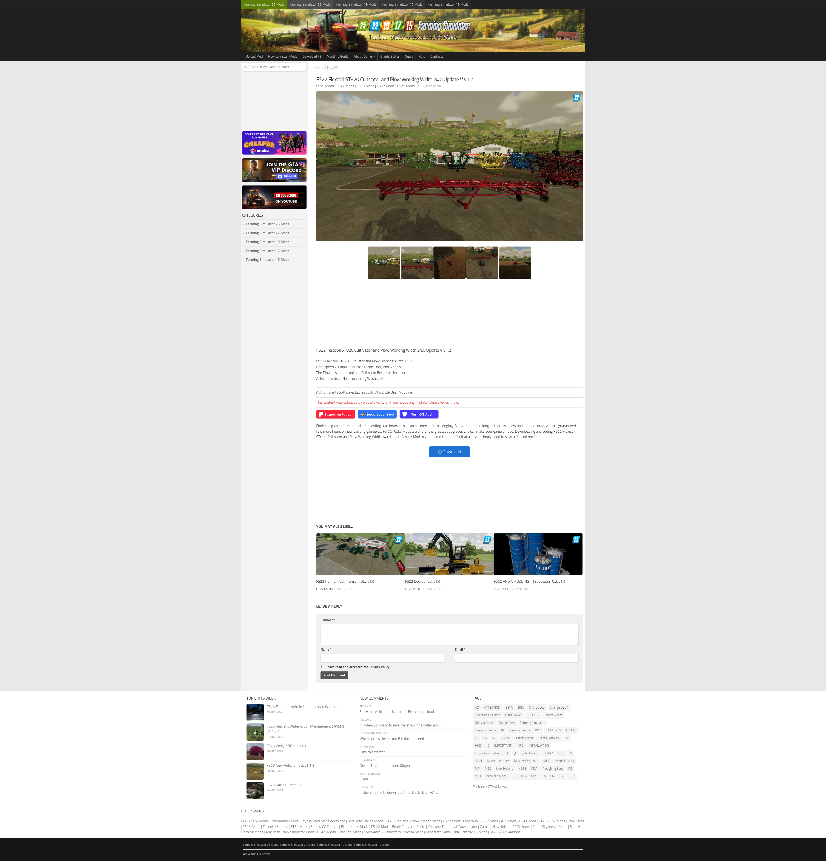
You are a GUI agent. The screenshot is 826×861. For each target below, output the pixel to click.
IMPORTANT (503, 746)
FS (485, 738)
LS (570, 753)
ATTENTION (492, 707)
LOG (561, 753)
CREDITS (533, 715)
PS (570, 769)
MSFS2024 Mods (254, 821)
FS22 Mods (452, 821)
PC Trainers (521, 826)
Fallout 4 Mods (349, 832)
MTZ (488, 769)
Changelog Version (487, 715)
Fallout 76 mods (275, 826)
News (409, 56)
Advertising (250, 854)
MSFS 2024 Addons (505, 832)
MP (477, 769)
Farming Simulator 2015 (525, 730)
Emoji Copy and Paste (408, 826)
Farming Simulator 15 (489, 730)
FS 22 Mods (380, 826)
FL (476, 738)
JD (515, 753)
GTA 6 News (497, 786)
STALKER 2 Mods (552, 821)
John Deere (530, 753)
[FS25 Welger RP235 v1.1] (255, 751)
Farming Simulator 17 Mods (267, 251)
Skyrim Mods (413, 832)
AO (477, 707)
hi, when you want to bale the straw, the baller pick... (401, 725)
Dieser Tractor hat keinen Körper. (385, 765)
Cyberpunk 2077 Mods (480, 821)
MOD (546, 761)
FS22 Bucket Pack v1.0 (422, 581)
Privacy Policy (379, 667)
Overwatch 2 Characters (382, 832)
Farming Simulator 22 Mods (267, 233)
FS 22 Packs (327, 67)
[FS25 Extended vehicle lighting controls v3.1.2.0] (255, 712)
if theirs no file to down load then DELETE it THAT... (399, 792)
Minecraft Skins (438, 832)
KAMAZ (548, 753)
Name (326, 649)
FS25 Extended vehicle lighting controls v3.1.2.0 (304, 707)
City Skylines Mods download (323, 821)
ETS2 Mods (299, 826)
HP (567, 738)
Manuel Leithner (498, 761)
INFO (520, 746)
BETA (509, 707)
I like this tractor (372, 752)
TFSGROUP (528, 776)
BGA (521, 707)
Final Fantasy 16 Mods (469, 832)
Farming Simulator (532, 723)
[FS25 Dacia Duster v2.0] (255, 790)
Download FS (311, 56)
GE (494, 738)
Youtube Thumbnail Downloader (452, 826)
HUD (478, 746)
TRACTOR (547, 776)
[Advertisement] (450, 315)
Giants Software (549, 738)
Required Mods (496, 776)
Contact (265, 854)
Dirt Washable (484, 723)
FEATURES (553, 730)
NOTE (522, 769)
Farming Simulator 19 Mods (267, 242)
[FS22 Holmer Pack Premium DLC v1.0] (360, 554)
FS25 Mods (251, 826)
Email (460, 649)
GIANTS (506, 738)
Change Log (537, 707)
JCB (507, 753)
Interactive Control (487, 753)
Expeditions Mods (354, 826)
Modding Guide (337, 56)
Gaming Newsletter (495, 826)
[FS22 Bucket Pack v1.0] (449, 554)
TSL (561, 776)
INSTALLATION (539, 746)
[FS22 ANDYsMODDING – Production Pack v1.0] (538, 554)
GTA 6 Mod (527, 821)
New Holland (504, 769)
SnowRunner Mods (425, 821)
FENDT (571, 730)
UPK (572, 776)
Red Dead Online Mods (365, 821)
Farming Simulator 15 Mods (267, 259)
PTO (478, 776)
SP (513, 776)
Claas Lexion (513, 715)
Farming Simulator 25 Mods (260, 845)
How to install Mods (282, 56)
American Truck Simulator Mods (290, 832)
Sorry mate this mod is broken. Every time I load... (398, 711)
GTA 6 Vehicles (396, 821)
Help (421, 56)
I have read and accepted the (359, 667)
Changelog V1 (559, 707)
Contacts (436, 56)
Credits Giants (553, 715)
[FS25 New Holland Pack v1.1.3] (255, 771)
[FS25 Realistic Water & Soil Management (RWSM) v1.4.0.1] (255, 732)
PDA (534, 769)
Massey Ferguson (526, 761)
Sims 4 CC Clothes (324, 826)
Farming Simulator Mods (263, 4)
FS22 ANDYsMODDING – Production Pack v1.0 (530, 581)
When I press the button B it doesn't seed (392, 739)
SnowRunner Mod (284, 821)
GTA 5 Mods (326, 832)
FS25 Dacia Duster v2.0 (285, 785)
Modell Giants (565, 761)
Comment (328, 620)
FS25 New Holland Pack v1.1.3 (290, 765)
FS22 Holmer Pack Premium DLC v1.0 (345, 581)
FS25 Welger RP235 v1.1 (286, 746)
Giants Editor (389, 56)
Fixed (364, 779)
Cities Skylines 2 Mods (550, 826)
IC (488, 746)
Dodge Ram (507, 723)
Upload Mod (254, 56)
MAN (478, 761)
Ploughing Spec (552, 769)
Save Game (576, 821)
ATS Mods (508, 821)
